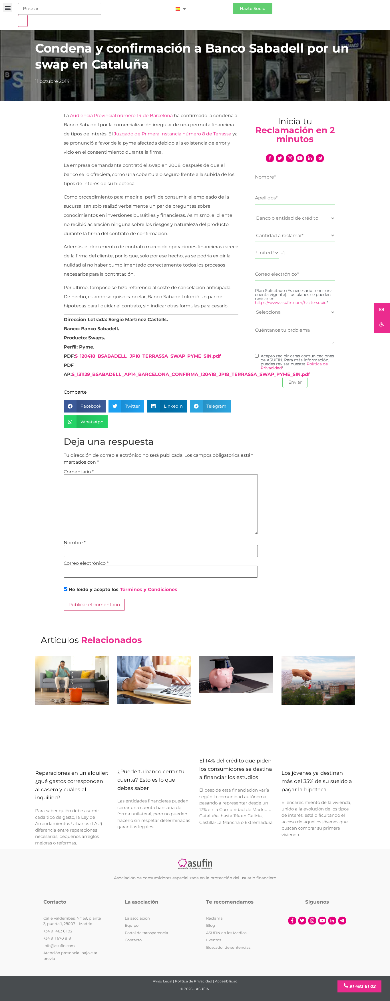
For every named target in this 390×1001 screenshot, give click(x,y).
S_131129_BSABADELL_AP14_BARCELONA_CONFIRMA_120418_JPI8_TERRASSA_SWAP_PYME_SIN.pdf (191, 374)
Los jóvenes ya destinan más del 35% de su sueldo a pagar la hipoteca (317, 781)
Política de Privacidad (193, 981)
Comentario (79, 472)
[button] (7, 7)
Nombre (75, 542)
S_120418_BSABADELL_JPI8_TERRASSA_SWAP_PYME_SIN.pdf (148, 356)
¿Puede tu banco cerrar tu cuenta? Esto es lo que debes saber (150, 779)
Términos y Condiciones (148, 589)
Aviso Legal (162, 981)
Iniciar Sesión (212, 6)
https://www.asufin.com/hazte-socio (291, 302)
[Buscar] (23, 21)
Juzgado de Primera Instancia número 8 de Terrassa (172, 134)
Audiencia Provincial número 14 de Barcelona (122, 115)
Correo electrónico (86, 563)
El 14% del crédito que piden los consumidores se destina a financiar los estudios (235, 769)
